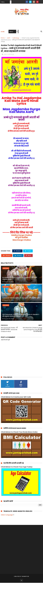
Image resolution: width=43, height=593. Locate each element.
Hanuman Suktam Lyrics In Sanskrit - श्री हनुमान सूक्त (21, 298)
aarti (8, 38)
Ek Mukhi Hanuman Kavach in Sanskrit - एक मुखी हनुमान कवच (19, 278)
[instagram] (34, 2)
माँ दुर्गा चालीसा (21, 237)
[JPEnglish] (41, 1)
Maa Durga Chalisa (21, 240)
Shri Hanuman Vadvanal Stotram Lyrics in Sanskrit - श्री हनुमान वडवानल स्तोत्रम (21, 315)
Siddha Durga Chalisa (21, 235)
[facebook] (27, 2)
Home (2, 31)
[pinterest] (37, 2)
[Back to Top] (21, 580)
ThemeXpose (25, 576)
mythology (15, 38)
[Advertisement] (21, 549)
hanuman (6, 268)
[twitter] (30, 2)
